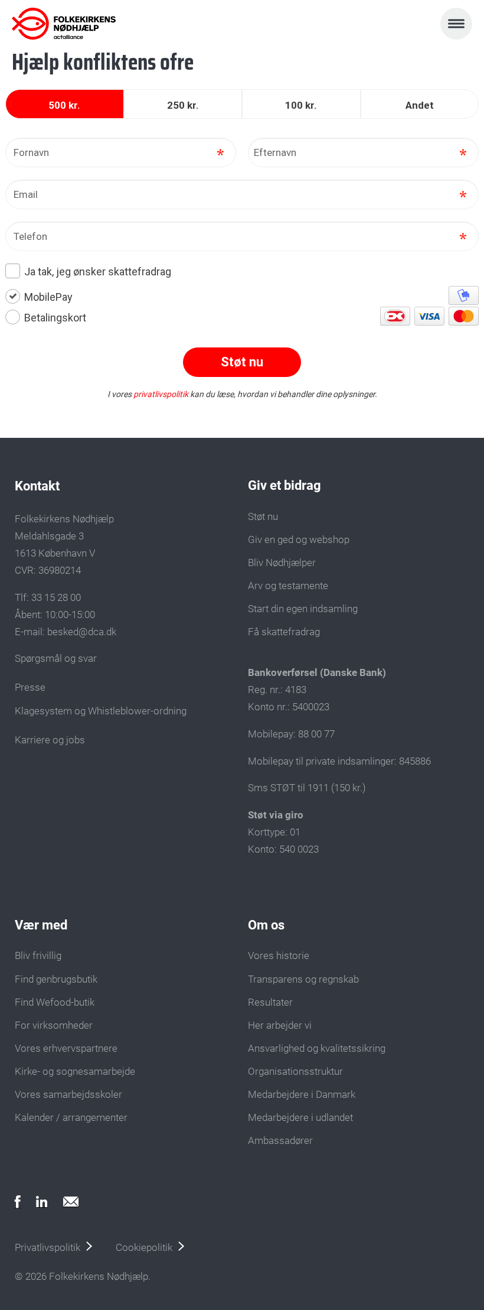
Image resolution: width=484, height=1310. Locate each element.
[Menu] (456, 24)
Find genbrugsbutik (56, 979)
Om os (266, 925)
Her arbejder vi (280, 1025)
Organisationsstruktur (295, 1071)
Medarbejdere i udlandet (300, 1117)
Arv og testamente (288, 585)
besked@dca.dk (81, 632)
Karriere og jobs (50, 740)
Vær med (41, 925)
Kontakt (37, 486)
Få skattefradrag (284, 632)
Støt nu (263, 516)
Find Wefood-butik (54, 1002)
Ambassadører (280, 1140)
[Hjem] (64, 24)
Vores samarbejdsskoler (68, 1094)
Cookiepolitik (144, 1247)
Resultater (270, 1002)
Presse (30, 687)
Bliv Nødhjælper (282, 562)
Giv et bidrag (284, 485)
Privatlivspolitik (47, 1247)
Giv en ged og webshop (298, 539)
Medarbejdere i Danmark (301, 1094)
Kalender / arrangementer (71, 1117)
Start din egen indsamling (303, 609)
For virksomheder (54, 1025)
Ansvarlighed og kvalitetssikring (316, 1048)
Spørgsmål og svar (56, 658)
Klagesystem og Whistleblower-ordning (101, 711)
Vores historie (278, 955)
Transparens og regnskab (303, 979)
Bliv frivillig (38, 955)
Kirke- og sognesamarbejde (75, 1071)
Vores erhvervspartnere (66, 1048)
